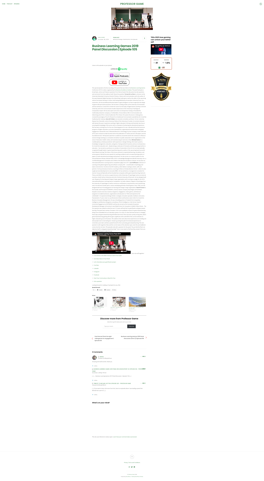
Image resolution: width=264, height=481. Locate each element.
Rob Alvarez (101, 37)
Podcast (9, 4)
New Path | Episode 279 (116, 307)
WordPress (128, 476)
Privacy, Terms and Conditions (132, 462)
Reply (143, 356)
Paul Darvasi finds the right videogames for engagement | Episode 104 (104, 338)
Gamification (126, 39)
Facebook (96, 275)
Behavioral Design (118, 39)
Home (3, 4)
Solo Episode (134, 39)
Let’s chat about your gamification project (105, 262)
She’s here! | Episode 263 (98, 307)
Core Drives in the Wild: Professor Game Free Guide (108, 255)
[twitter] (132, 467)
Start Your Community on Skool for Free (104, 278)
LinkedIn (96, 268)
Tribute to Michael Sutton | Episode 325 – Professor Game (112, 383)
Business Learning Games (138, 88)
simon (102, 357)
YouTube (96, 265)
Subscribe (131, 326)
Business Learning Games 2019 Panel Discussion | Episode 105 (115, 48)
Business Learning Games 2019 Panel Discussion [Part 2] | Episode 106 (132, 337)
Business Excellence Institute (124, 90)
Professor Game (131, 474)
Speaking (16, 4)
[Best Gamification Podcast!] (161, 100)
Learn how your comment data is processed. (125, 437)
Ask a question (98, 281)
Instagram (96, 271)
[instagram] (129, 467)
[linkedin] (134, 467)
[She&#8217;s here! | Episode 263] (100, 302)
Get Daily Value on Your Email (102, 259)
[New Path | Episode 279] (118, 302)
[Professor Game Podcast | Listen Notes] (161, 69)
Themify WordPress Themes (137, 476)
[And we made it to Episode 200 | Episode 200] (137, 302)
